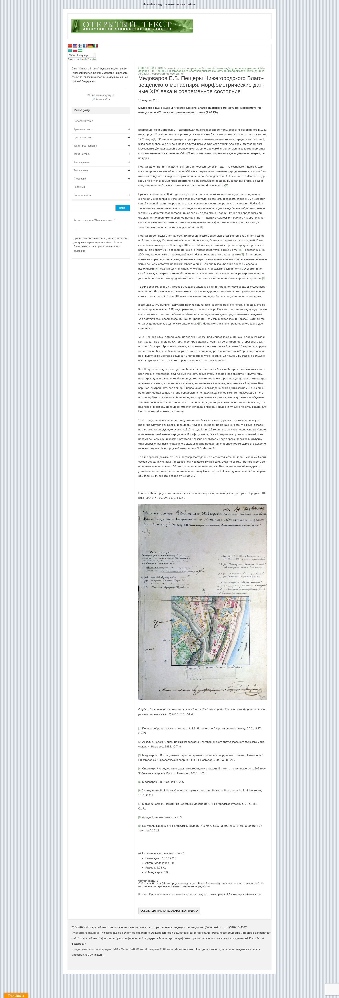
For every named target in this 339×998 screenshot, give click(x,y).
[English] (75, 46)
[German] (90, 46)
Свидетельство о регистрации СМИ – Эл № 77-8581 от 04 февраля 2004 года (123, 949)
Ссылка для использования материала (169, 910)
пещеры (202, 894)
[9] (199, 323)
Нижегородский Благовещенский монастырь (236, 894)
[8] (263, 278)
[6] (157, 268)
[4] (239, 249)
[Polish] (75, 50)
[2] (226, 185)
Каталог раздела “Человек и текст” (94, 220)
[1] (154, 139)
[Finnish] (80, 46)
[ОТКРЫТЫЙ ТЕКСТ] (132, 32)
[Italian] (95, 46)
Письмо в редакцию (102, 95)
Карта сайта (103, 99)
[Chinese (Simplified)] (70, 46)
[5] (242, 254)
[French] (85, 46)
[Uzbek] (80, 50)
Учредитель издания (85, 932)
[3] (201, 227)
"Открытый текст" (89, 68)
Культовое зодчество (161, 894)
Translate (92, 59)
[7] (240, 268)
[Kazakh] (70, 50)
